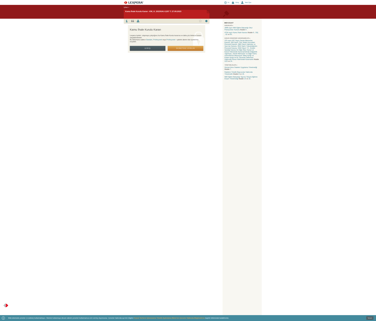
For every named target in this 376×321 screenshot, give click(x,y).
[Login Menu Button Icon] (233, 2)
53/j (256, 32)
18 (243, 74)
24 (231, 61)
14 (245, 79)
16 (250, 79)
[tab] (127, 21)
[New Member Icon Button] (242, 2)
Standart (149, 40)
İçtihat (126, 7)
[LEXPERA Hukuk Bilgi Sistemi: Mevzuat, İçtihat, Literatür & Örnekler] (133, 2)
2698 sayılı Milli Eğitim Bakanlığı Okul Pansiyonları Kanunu (238, 29)
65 (231, 34)
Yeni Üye (248, 2)
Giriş (237, 2)
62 (227, 34)
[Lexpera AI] (6, 305)
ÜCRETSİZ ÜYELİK (185, 48)
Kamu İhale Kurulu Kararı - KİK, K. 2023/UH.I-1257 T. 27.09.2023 (153, 11)
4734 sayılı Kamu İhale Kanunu (236, 32)
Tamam (370, 318)
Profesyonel (157, 40)
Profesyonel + (171, 40)
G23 (226, 61)
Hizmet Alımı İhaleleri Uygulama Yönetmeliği (241, 67)
